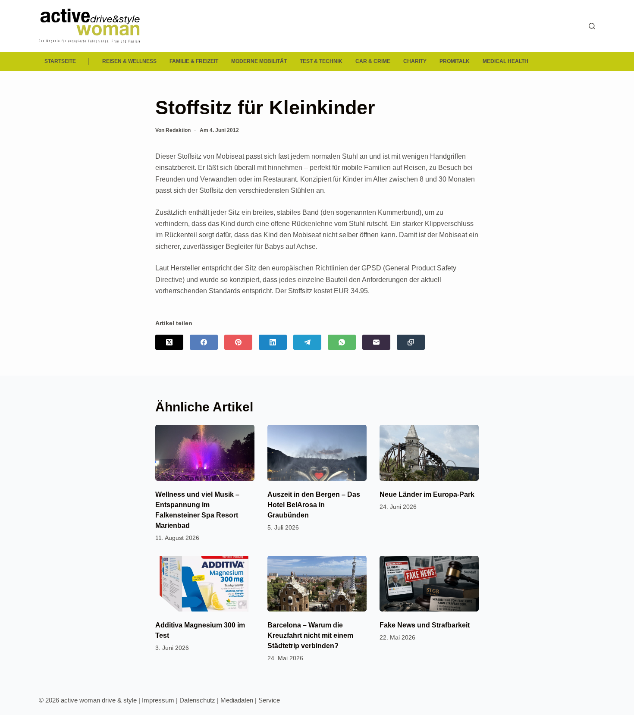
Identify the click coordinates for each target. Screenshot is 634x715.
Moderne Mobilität (259, 61)
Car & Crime (372, 61)
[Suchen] (592, 26)
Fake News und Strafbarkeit (425, 625)
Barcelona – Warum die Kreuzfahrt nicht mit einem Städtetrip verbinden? (310, 635)
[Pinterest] (238, 342)
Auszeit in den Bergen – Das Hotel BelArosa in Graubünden (313, 505)
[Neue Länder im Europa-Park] (429, 452)
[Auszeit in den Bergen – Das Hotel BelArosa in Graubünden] (317, 452)
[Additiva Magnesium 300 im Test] (204, 584)
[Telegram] (307, 342)
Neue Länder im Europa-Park (427, 494)
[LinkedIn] (273, 342)
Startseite (60, 61)
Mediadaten (236, 700)
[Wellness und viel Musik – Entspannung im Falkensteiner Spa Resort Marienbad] (204, 452)
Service (269, 700)
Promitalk (454, 61)
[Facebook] (204, 342)
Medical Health (505, 61)
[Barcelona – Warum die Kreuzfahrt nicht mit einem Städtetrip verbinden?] (317, 584)
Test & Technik (321, 61)
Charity (415, 61)
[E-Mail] (376, 342)
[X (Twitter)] (169, 342)
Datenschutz (197, 700)
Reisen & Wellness (129, 61)
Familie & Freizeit (193, 61)
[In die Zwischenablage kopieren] (411, 342)
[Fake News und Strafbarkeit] (429, 584)
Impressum (158, 700)
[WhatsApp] (342, 342)
